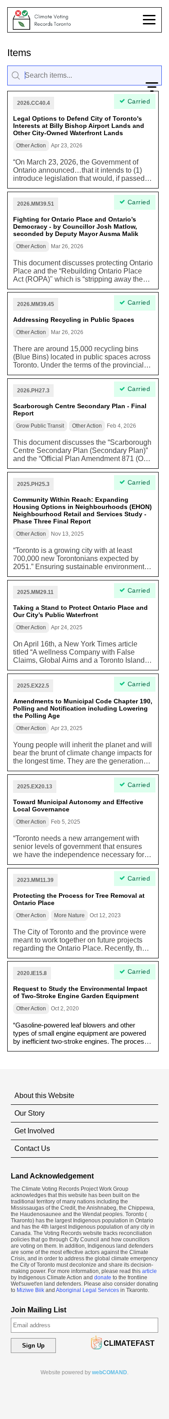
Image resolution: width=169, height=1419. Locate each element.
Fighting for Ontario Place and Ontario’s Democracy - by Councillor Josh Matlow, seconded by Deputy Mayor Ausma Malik (75, 226)
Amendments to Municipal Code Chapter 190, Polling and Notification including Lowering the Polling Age (82, 708)
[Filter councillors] (151, 86)
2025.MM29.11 (35, 592)
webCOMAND (109, 1372)
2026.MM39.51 (35, 204)
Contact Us (32, 1148)
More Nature (69, 915)
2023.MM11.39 (35, 880)
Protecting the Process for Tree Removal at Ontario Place (79, 899)
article (149, 1271)
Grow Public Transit (40, 426)
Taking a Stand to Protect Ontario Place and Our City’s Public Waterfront (80, 611)
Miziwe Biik (30, 1290)
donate (102, 1277)
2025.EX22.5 (33, 686)
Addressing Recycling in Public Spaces (73, 319)
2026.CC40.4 (33, 103)
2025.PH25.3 (33, 484)
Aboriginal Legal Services (87, 1290)
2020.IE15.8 (32, 973)
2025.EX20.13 (34, 786)
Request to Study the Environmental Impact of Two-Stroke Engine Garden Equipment (80, 992)
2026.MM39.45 (35, 304)
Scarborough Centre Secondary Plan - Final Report (79, 409)
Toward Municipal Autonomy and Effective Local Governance (78, 805)
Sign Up (33, 1345)
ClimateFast (129, 1344)
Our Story (29, 1113)
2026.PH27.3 (33, 390)
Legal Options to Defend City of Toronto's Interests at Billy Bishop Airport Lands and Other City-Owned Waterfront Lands (78, 126)
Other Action (31, 145)
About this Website (44, 1095)
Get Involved (34, 1131)
